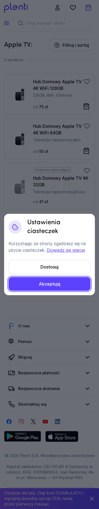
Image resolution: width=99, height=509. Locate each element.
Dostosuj (49, 267)
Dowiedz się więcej (66, 250)
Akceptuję (50, 284)
